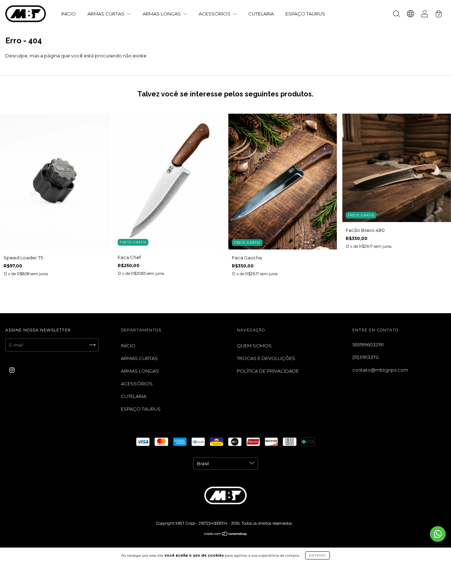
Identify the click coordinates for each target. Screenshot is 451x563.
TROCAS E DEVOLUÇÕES (266, 358)
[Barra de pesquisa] (396, 14)
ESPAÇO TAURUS (305, 14)
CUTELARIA (261, 14)
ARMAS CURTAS (106, 14)
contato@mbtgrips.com (380, 370)
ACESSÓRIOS (215, 14)
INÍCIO (68, 14)
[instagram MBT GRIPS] (11, 370)
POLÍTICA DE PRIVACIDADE (268, 371)
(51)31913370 (365, 357)
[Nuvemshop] (226, 534)
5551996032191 (368, 344)
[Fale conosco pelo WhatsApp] (438, 534)
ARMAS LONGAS (162, 14)
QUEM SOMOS (254, 345)
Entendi (317, 555)
